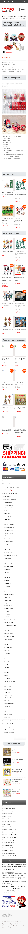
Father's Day (11, 881)
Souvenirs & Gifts (8, 721)
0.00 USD (23, 1)
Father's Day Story (17, 881)
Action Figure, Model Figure (12, 487)
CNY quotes (17, 877)
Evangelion (8, 558)
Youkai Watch (8, 714)
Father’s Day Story (8, 826)
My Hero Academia (9, 633)
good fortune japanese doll (16, 67)
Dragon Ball (8, 549)
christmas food (17, 869)
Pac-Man (7, 644)
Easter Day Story (7, 816)
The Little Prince (9, 698)
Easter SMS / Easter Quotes (10, 837)
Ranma (6, 656)
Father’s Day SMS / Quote (10, 829)
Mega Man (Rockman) (10, 625)
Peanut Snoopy (9, 647)
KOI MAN (7, 617)
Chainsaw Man (8, 522)
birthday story (18, 864)
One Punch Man (9, 639)
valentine (17, 890)
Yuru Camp (7, 717)
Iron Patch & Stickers (10, 729)
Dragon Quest (8, 552)
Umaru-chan (8, 709)
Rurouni (7, 664)
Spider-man (8, 686)
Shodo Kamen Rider (10, 681)
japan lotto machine (7, 69)
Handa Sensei (8, 589)
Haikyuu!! (7, 586)
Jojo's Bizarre (8, 603)
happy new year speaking (14, 884)
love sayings (11, 886)
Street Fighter (8, 695)
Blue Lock (7, 519)
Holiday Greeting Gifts (9, 845)
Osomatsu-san (8, 642)
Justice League (9, 608)
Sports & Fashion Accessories (11, 723)
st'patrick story (4, 890)
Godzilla (7, 575)
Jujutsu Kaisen (8, 605)
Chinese (24, 864)
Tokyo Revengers (9, 703)
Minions (7, 628)
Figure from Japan (12, 16)
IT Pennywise (8, 600)
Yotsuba (7, 711)
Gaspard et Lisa (9, 563)
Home (5, 16)
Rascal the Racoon (9, 658)
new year (10, 888)
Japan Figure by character (10, 499)
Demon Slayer (8, 538)
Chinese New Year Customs (10, 847)
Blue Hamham (8, 516)
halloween (6, 883)
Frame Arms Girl (9, 561)
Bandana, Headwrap (10, 727)
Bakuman (7, 510)
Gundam (7, 580)
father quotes (23, 881)
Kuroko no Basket (9, 622)
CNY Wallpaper (9, 878)
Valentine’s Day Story (9, 840)
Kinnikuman (8, 614)
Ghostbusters (8, 569)
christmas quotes (5, 875)
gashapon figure (6, 67)
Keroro (7, 611)
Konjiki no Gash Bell (10, 619)
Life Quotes (22, 884)
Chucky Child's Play (9, 524)
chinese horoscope (6, 866)
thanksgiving (11, 891)
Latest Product (8, 738)
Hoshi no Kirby (8, 591)
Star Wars (7, 692)
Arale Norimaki (8, 502)
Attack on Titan (9, 505)
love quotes (5, 886)
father (7, 881)
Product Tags (20, 738)
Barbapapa (7, 513)
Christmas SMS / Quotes (9, 808)
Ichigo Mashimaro (9, 594)
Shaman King (8, 678)
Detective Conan (9, 541)
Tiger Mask (7, 700)
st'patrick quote (20, 888)
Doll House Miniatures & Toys (11, 481)
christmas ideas (8, 872)
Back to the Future (9, 508)
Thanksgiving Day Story (9, 853)
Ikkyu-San (7, 597)
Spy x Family (8, 689)
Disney (6, 544)
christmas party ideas (20, 873)
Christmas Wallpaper (8, 850)
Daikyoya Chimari (9, 533)
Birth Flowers (7, 824)
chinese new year (17, 866)
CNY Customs (11, 877)
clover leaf (7, 877)
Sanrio (6, 675)
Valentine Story (7, 892)
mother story (6, 888)
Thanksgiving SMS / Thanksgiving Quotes (13, 855)
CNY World (14, 878)
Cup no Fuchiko (9, 530)
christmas (9, 869)
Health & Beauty (7, 496)
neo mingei (14, 69)
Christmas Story (7, 805)
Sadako (7, 667)
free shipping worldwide (10, 66)
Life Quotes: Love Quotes (10, 821)
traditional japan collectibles (14, 71)
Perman (7, 650)
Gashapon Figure (22, 16)
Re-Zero (7, 661)
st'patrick (15, 888)
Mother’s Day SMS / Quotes (10, 834)
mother (20, 886)
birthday (4, 864)
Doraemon (7, 547)
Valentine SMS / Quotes (9, 842)
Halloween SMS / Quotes (10, 811)
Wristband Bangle (9, 732)
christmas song (11, 875)
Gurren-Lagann (9, 583)
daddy (18, 879)
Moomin (7, 630)
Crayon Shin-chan (9, 527)
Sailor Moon (8, 670)
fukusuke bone (20, 66)
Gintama (7, 572)
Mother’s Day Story (8, 832)
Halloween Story (8, 813)
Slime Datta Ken (9, 684)
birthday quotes (10, 864)
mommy (16, 886)
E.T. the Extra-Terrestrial (11, 555)
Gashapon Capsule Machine (10, 493)
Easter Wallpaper (8, 818)
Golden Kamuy (8, 577)
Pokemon (7, 653)
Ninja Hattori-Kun (9, 636)
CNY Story (21, 877)
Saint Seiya (7, 672)
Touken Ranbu (8, 706)
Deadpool (7, 536)
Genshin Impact (9, 566)
